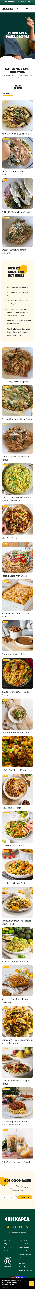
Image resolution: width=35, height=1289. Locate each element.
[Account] (31, 7)
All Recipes (8, 92)
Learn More (13, 1287)
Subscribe (24, 1196)
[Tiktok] (8, 1225)
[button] (17, 7)
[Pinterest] (27, 1225)
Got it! (31, 1283)
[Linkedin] (20, 1225)
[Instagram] (14, 1225)
